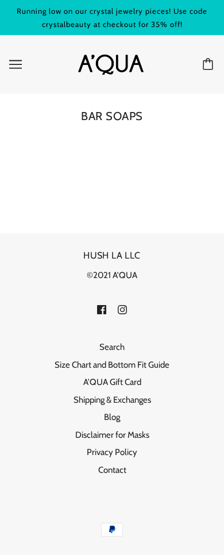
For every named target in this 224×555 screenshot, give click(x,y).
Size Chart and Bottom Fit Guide (112, 365)
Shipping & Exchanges (112, 400)
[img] (101, 309)
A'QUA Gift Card (112, 382)
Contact (112, 470)
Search (112, 347)
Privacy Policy (112, 452)
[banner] (111, 64)
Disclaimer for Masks (112, 435)
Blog (112, 417)
